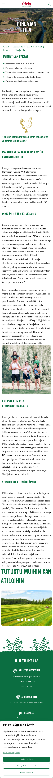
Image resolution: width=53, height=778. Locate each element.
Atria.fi (6, 46)
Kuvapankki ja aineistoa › (26, 717)
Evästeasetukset (26, 772)
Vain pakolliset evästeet (26, 765)
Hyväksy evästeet (26, 759)
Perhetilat (37, 46)
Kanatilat (7, 50)
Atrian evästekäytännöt (11, 752)
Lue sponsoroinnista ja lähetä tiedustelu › (26, 702)
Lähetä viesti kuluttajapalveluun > (26, 676)
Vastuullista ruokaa (21, 46)
